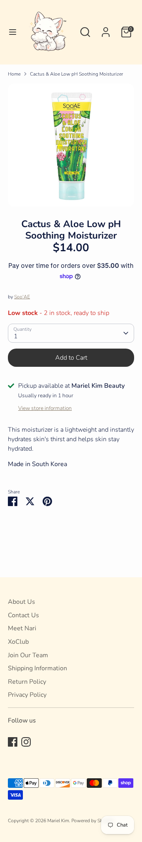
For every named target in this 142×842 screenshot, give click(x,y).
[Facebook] (12, 742)
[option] (71, 145)
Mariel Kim (58, 820)
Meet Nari (22, 628)
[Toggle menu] (10, 32)
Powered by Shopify (92, 820)
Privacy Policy (27, 694)
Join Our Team (28, 655)
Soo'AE (22, 297)
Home (14, 74)
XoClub (18, 641)
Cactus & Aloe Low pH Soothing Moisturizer (76, 74)
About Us (21, 601)
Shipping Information (37, 668)
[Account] (106, 29)
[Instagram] (26, 742)
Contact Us (23, 615)
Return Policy (27, 681)
